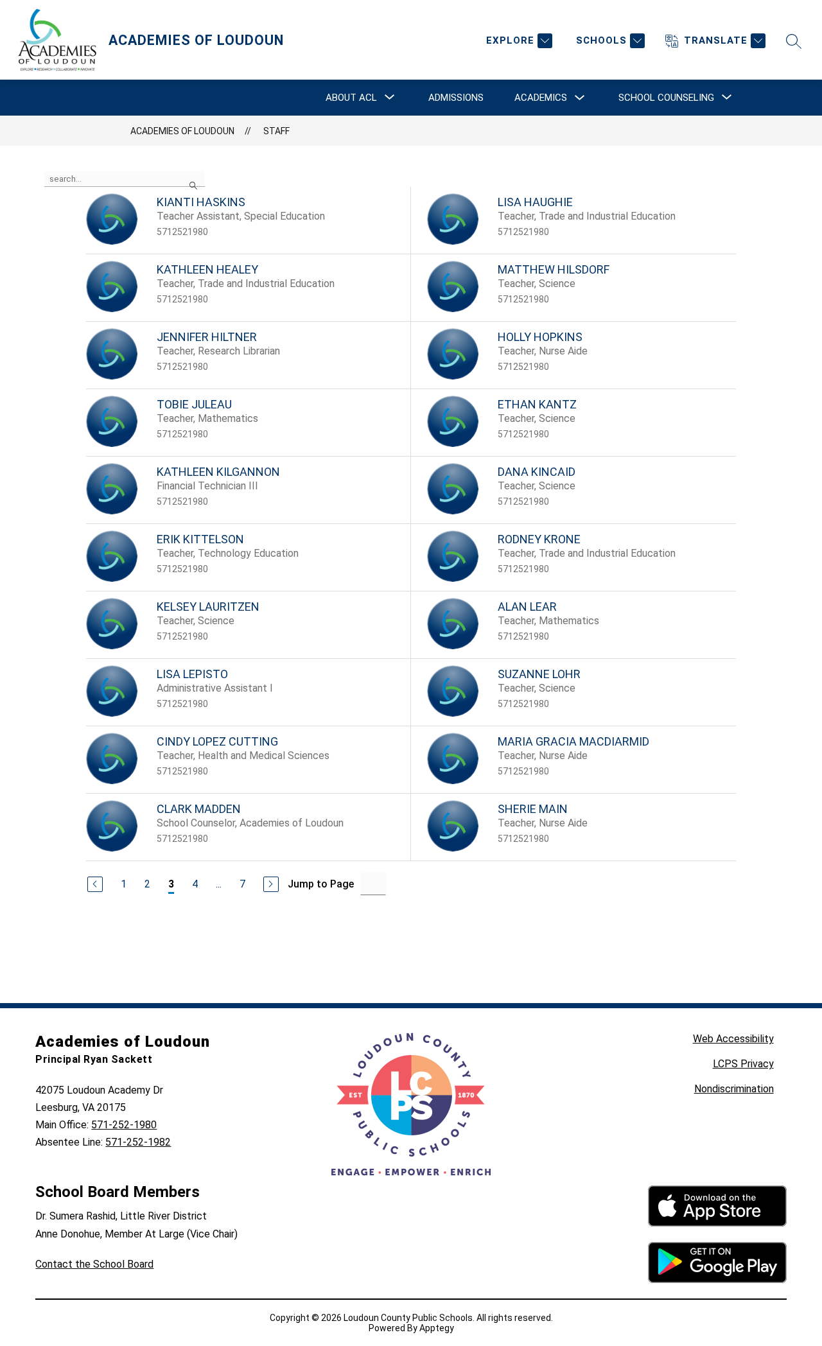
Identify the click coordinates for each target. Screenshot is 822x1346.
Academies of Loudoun (182, 131)
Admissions (456, 97)
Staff (276, 131)
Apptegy (436, 1328)
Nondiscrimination (734, 1089)
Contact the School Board (94, 1264)
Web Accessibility (733, 1039)
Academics (540, 97)
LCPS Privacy (743, 1064)
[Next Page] (271, 884)
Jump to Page (321, 884)
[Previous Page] (95, 884)
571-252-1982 (138, 1142)
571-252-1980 (124, 1125)
